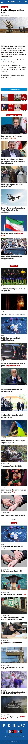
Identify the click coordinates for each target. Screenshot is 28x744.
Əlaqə (17, 736)
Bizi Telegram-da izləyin (14, 89)
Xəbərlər (12, 736)
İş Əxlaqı (22, 736)
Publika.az (4, 60)
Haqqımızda (6, 736)
